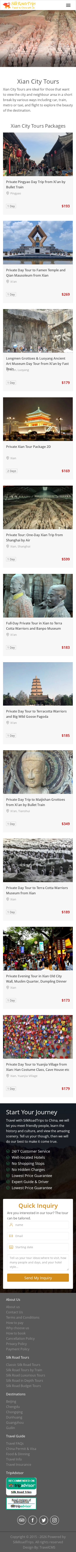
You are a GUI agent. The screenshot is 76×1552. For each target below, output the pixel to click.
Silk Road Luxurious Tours (25, 1375)
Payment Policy (17, 1349)
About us (13, 1307)
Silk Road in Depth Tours (24, 1380)
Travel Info (14, 1459)
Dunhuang (14, 1417)
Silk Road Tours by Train (24, 1370)
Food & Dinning (18, 1454)
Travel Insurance (18, 1464)
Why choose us (17, 1328)
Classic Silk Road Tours (23, 1364)
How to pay (14, 1322)
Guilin (10, 1428)
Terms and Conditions (23, 1317)
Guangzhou (15, 1422)
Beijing (11, 1401)
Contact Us (14, 1312)
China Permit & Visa (21, 1448)
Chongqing (14, 1412)
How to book (16, 1333)
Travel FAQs (15, 1443)
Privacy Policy (16, 1344)
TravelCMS (47, 1547)
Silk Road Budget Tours (23, 1386)
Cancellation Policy (20, 1338)
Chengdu (13, 1406)
